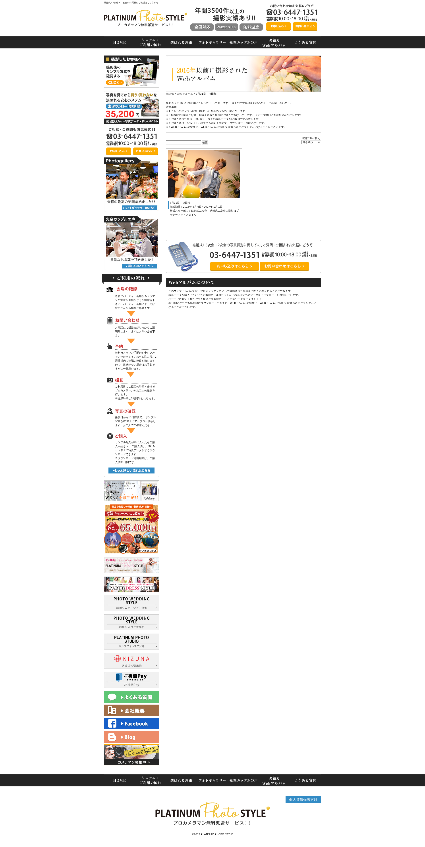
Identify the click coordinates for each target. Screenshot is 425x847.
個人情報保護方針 (303, 799)
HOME (170, 93)
